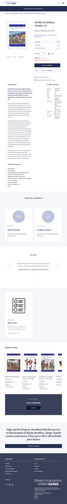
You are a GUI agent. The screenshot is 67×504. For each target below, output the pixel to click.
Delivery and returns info (41, 77)
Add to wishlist (47, 70)
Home (6, 13)
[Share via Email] (20, 57)
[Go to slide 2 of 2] (34, 280)
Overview (7, 463)
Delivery (36, 468)
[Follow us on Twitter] (12, 484)
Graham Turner (44, 229)
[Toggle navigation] (2, 2)
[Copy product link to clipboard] (23, 57)
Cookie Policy (8, 473)
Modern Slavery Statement (11, 471)
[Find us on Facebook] (6, 484)
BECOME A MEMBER (33, 446)
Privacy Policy (8, 466)
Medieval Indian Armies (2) (12, 377)
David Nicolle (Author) (40, 35)
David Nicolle (14, 229)
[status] (44, 53)
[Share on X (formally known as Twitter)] (16, 57)
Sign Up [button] (33, 408)
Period (21, 13)
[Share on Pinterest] (18, 57)
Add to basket (47, 65)
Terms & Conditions (9, 468)
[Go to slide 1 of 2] (32, 280)
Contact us (36, 466)
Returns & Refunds (38, 471)
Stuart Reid (24, 381)
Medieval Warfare (28, 13)
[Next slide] (57, 265)
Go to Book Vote (12, 333)
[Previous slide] (10, 265)
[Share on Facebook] (13, 57)
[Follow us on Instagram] (9, 484)
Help (35, 463)
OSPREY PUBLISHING (13, 13)
